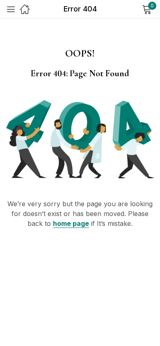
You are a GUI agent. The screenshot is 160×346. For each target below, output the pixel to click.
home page (71, 223)
